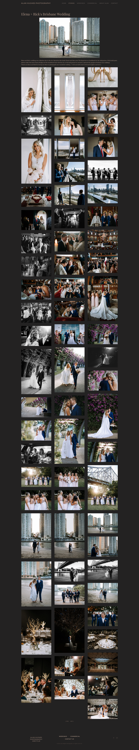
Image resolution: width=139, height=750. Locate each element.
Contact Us (69, 739)
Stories (72, 3)
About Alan (104, 3)
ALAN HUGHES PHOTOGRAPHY (36, 3)
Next (71, 721)
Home (64, 3)
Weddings (63, 736)
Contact (114, 3)
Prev (67, 721)
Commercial (92, 3)
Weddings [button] (81, 3)
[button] (36, 89)
